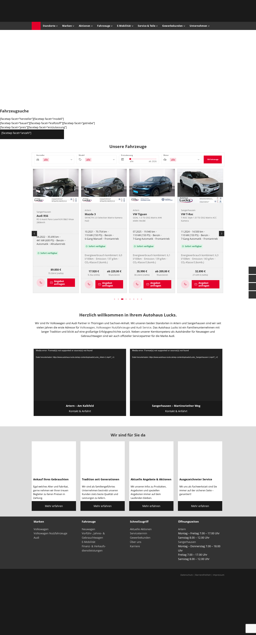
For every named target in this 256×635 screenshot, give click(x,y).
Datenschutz (186, 574)
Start (36, 26)
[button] (6, 68)
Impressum (218, 574)
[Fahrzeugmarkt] (252, 278)
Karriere (135, 546)
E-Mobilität (88, 542)
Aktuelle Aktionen (141, 529)
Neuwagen (88, 529)
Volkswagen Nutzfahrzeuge (113, 327)
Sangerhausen (187, 542)
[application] (80, 375)
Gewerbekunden (140, 537)
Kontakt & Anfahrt (80, 408)
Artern (182, 529)
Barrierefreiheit (203, 574)
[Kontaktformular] (252, 270)
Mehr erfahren (54, 506)
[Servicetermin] (252, 286)
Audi (36, 537)
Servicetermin (138, 533)
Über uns (135, 542)
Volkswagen (87, 327)
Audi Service (143, 327)
